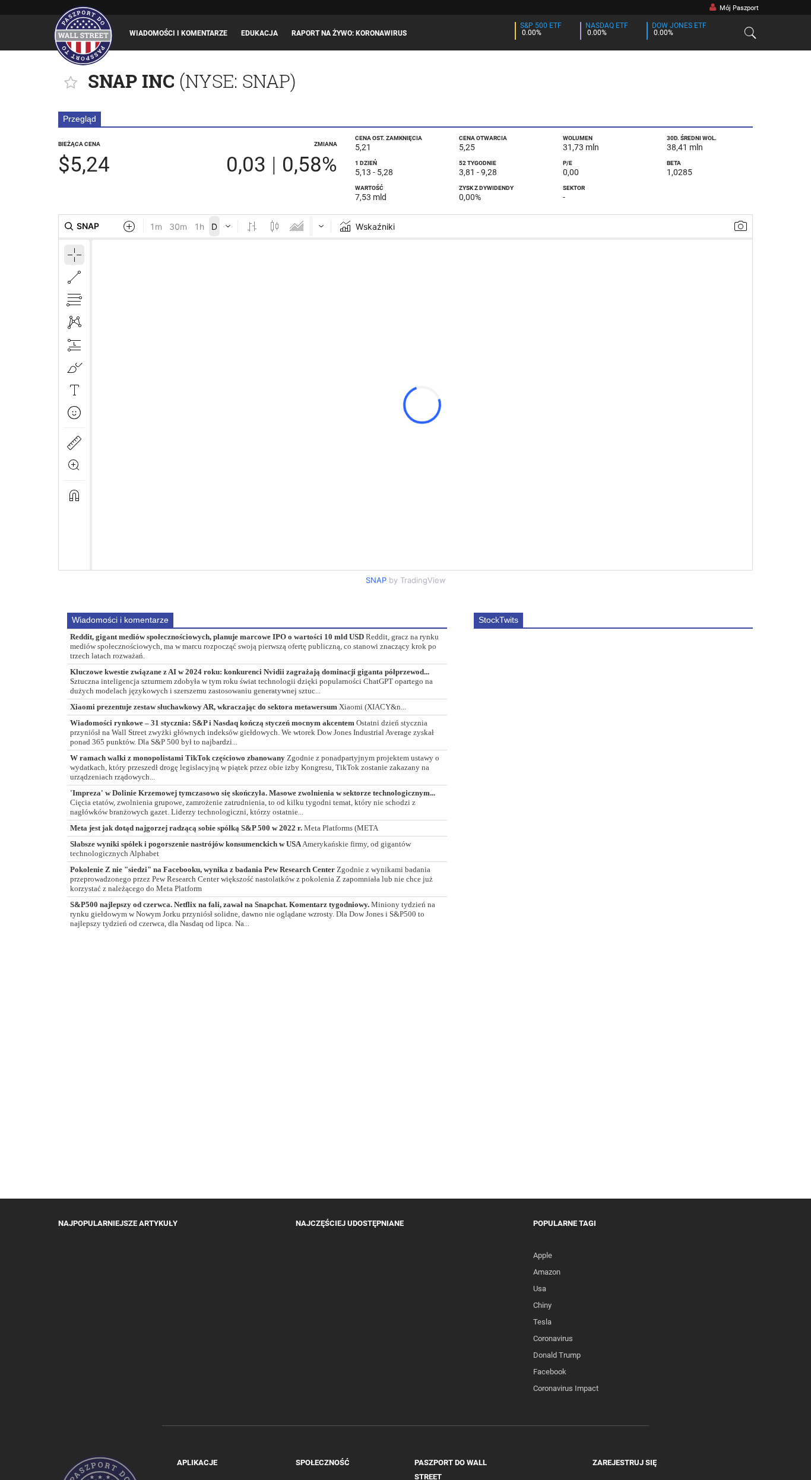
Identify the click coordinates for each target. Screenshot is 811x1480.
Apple (542, 1255)
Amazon (546, 1271)
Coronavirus (553, 1338)
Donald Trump (557, 1355)
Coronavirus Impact (565, 1388)
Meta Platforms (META (224, 828)
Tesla (542, 1321)
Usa (539, 1288)
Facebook (549, 1371)
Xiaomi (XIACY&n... (238, 707)
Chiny (542, 1305)
